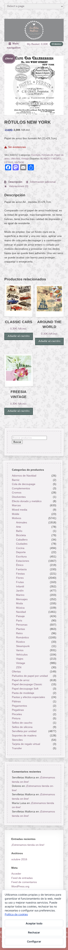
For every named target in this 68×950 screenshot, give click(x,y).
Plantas (20, 628)
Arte (18, 526)
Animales (21, 522)
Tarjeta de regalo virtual (26, 743)
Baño (19, 530)
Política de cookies (16, 914)
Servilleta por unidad (24, 731)
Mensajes (22, 599)
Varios (19, 650)
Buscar (17, 442)
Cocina (20, 547)
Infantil (20, 586)
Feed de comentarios (24, 882)
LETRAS (8, 162)
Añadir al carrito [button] (19, 336)
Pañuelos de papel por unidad (30, 675)
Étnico (19, 564)
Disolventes (19, 496)
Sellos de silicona (22, 726)
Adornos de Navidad (24, 475)
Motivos (16, 518)
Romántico (22, 637)
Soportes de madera (24, 735)
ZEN (18, 667)
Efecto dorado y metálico (26, 500)
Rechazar (34, 932)
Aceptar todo (34, 923)
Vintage (25, 158)
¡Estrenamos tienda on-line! (27, 844)
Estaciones (22, 560)
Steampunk (23, 645)
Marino (20, 594)
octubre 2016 (19, 859)
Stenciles (17, 739)
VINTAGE (19, 162)
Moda (19, 603)
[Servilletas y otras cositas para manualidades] (34, 30)
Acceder (16, 873)
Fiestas (20, 573)
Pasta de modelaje (23, 692)
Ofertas (16, 671)
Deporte (21, 552)
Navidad (21, 611)
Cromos (16, 492)
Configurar (34, 941)
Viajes (19, 658)
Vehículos (22, 654)
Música (20, 607)
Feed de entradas (22, 877)
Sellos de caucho (22, 722)
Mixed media (19, 509)
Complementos (21, 488)
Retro (19, 633)
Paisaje (20, 616)
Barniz (15, 479)
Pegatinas (18, 709)
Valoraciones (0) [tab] (18, 186)
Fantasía (21, 569)
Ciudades (21, 543)
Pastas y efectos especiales (28, 697)
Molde (15, 513)
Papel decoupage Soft (25, 688)
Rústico (20, 641)
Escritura (35, 155)
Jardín (20, 590)
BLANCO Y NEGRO (50, 158)
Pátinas (16, 701)
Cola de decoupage (23, 484)
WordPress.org (20, 886)
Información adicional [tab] (42, 181)
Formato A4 (47, 155)
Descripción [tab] (15, 181)
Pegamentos (19, 705)
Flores (20, 577)
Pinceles (17, 714)
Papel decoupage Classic (27, 684)
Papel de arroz (20, 679)
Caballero (22, 539)
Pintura (16, 718)
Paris (19, 620)
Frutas (20, 582)
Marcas (16, 505)
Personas (21, 624)
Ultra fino (15, 158)
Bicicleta (21, 535)
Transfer (17, 748)
